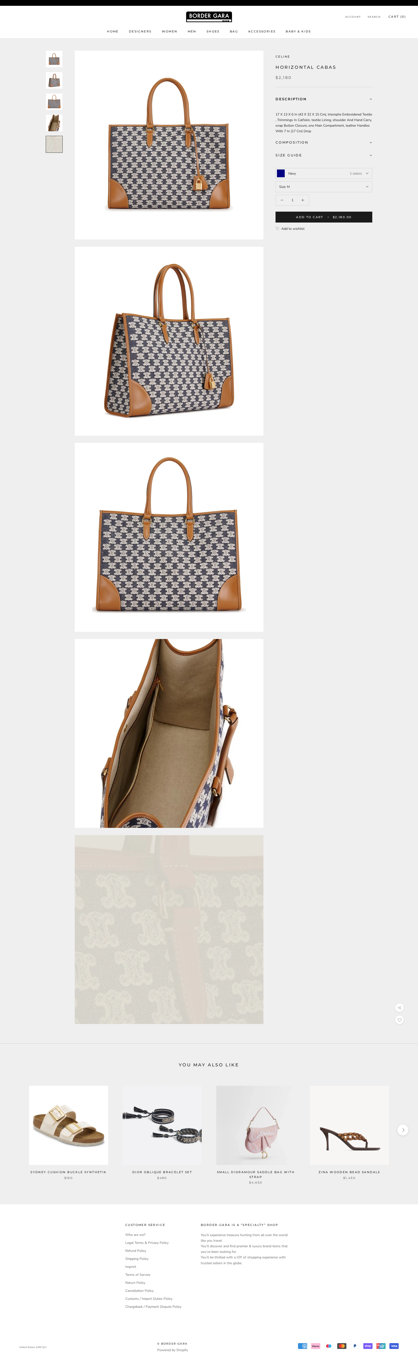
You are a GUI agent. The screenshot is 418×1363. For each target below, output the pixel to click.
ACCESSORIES (262, 31)
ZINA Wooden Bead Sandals (349, 1172)
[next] (402, 1129)
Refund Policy (135, 1250)
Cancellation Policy (139, 1290)
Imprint (130, 1266)
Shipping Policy (137, 1258)
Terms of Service (137, 1274)
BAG (234, 31)
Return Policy (135, 1282)
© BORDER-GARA (172, 1343)
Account (353, 16)
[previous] (15, 1129)
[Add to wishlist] (399, 1020)
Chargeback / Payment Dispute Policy (153, 1306)
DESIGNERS (140, 31)
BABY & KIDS (298, 31)
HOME (113, 31)
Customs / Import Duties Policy (148, 1298)
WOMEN (170, 31)
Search (374, 16)
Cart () (397, 16)
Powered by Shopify (172, 1350)
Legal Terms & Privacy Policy (147, 1242)
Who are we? (135, 1234)
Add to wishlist (293, 228)
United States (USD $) (32, 1347)
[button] (324, 99)
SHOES (213, 31)
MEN (192, 31)
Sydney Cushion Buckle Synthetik (68, 1172)
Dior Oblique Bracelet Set (162, 1172)
